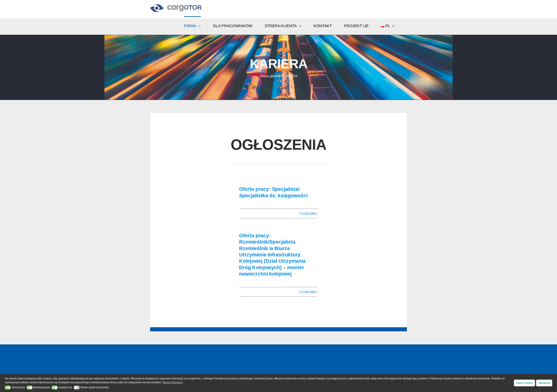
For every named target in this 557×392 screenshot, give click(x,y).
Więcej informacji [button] (173, 382)
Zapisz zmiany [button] (524, 383)
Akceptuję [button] (544, 383)
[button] (8, 387)
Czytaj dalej (307, 213)
